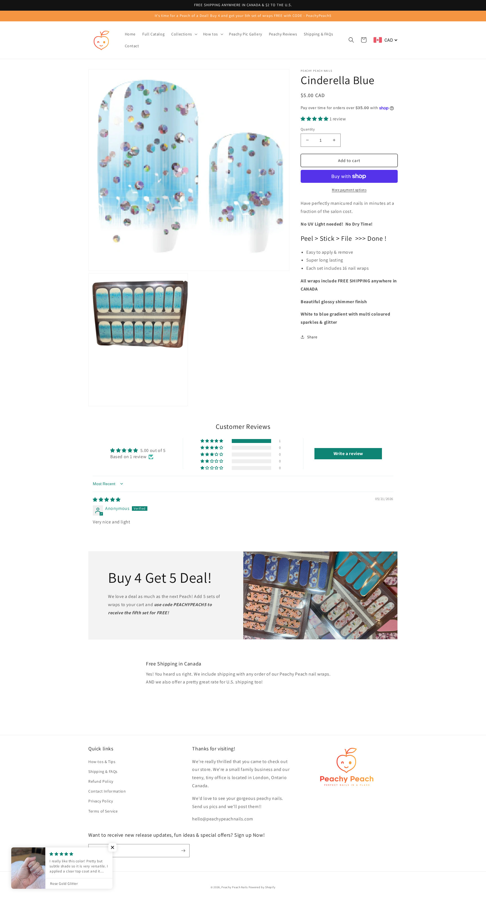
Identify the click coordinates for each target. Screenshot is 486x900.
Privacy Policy (100, 801)
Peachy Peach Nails (234, 887)
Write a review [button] (348, 453)
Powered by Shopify (262, 887)
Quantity (308, 129)
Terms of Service (103, 811)
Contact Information (107, 791)
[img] (107, 500)
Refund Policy (100, 781)
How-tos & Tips (101, 761)
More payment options (349, 190)
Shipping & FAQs (103, 771)
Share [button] (312, 336)
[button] (184, 34)
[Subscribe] (183, 850)
